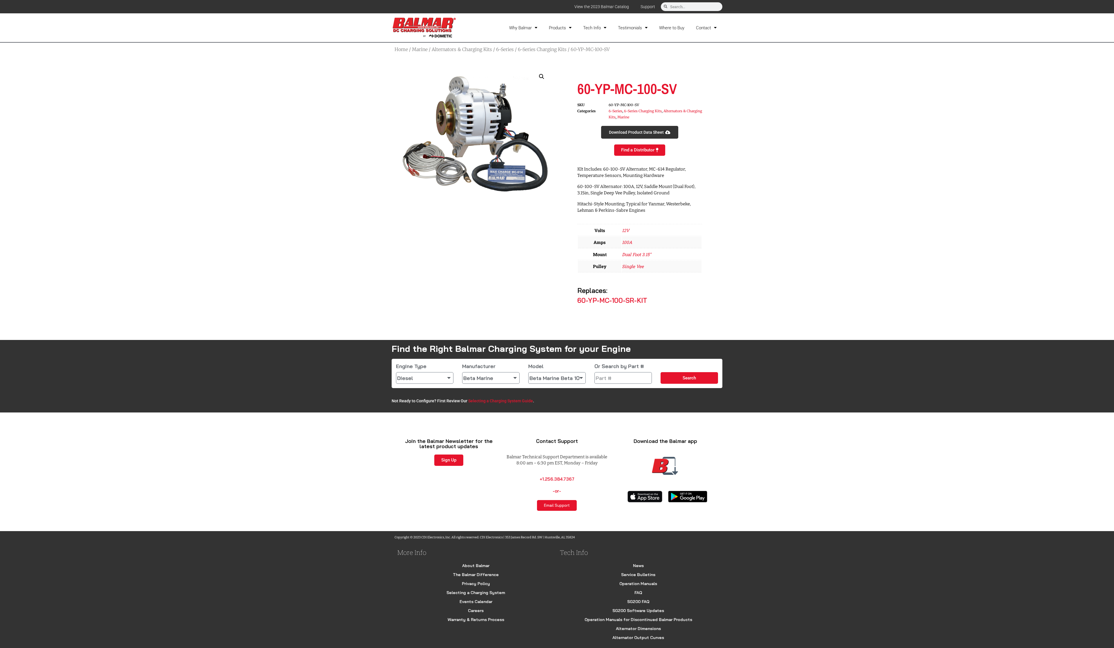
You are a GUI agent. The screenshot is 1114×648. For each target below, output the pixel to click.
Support (648, 6)
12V (625, 230)
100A (627, 242)
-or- (557, 491)
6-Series (505, 49)
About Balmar (475, 565)
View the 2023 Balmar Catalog (601, 6)
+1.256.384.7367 (557, 479)
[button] (541, 76)
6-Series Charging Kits (542, 49)
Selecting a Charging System (475, 592)
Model (536, 366)
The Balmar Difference (476, 574)
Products (557, 27)
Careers (476, 610)
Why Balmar (520, 27)
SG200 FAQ (638, 601)
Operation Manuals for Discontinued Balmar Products (638, 619)
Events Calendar (476, 601)
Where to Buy (671, 27)
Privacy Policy (476, 583)
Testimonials (630, 27)
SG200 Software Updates (638, 610)
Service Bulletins (638, 574)
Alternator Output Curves (638, 637)
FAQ (638, 592)
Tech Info (592, 27)
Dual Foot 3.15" (636, 254)
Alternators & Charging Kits (462, 49)
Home (401, 49)
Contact (703, 27)
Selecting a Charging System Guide (500, 401)
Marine (420, 49)
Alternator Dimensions (638, 628)
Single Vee (633, 266)
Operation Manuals (638, 583)
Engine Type (411, 366)
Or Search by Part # (619, 366)
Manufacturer (478, 366)
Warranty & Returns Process (476, 619)
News (638, 565)
